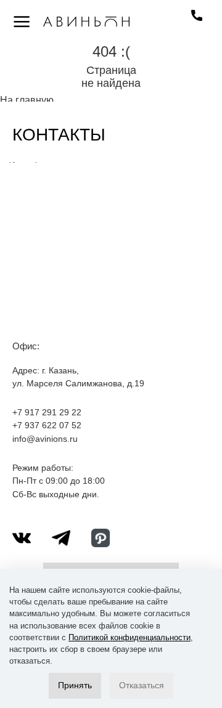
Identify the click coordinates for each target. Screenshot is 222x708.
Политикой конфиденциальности (129, 637)
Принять (75, 685)
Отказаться (141, 685)
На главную (27, 100)
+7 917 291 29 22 (46, 412)
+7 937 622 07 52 (46, 425)
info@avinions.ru (45, 439)
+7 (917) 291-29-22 (197, 15)
